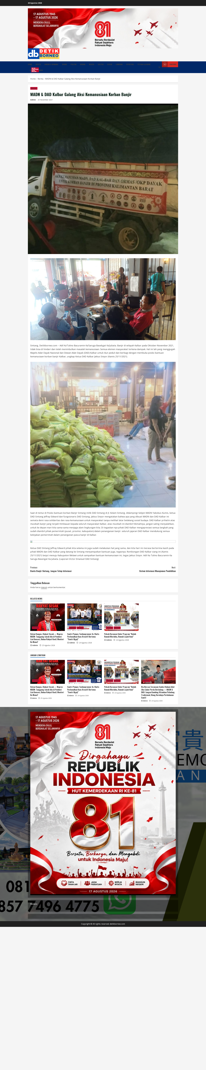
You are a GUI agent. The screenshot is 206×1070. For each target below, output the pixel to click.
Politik (73, 64)
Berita (38, 64)
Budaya (82, 64)
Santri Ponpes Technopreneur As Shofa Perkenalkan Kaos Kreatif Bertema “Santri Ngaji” (83, 637)
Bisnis (64, 64)
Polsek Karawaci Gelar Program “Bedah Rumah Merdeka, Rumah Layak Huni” (120, 635)
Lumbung (119, 64)
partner (173, 64)
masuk (44, 587)
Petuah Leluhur (144, 64)
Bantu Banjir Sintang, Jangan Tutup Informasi (51, 569)
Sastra (101, 64)
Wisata (91, 64)
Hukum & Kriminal (51, 64)
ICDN (32, 69)
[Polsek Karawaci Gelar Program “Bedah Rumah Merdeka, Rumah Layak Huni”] (121, 617)
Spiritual (130, 64)
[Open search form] (159, 67)
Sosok (109, 64)
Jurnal (117, 628)
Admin (33, 100)
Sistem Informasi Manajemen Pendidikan (157, 569)
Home (30, 64)
